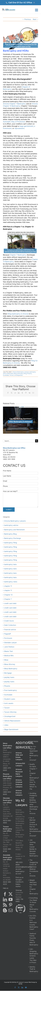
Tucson (12, 375)
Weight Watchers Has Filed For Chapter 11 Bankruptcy (33, 887)
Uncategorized (18, 375)
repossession (19, 128)
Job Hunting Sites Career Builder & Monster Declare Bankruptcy (33, 848)
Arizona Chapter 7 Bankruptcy (14, 104)
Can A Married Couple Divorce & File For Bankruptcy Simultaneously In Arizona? (33, 827)
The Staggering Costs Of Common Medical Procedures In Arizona (33, 868)
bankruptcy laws (10, 564)
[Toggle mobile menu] (37, 10)
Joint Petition (9, 647)
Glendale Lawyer (10, 643)
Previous (27, 19)
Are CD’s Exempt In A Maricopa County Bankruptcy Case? (33, 922)
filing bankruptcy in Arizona (18, 314)
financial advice (10, 630)
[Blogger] (5, 910)
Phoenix (29, 373)
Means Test (8, 651)
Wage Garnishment (11, 729)
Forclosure (8, 638)
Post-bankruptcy (10, 690)
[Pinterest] (11, 905)
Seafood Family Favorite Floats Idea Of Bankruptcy (33, 939)
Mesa (6, 660)
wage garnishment (26, 126)
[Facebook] (5, 894)
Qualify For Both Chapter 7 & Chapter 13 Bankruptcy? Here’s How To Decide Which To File (33, 776)
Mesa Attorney (9, 664)
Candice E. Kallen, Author (20, 884)
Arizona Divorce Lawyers (19, 793)
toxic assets (8, 703)
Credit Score (9, 621)
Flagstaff (7, 634)
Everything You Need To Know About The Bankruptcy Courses (33, 904)
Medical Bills (9, 656)
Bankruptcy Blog (12, 373)
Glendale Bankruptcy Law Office (7, 800)
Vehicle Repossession (12, 721)
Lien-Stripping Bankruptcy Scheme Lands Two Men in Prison (33, 955)
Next (34, 19)
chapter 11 (8, 586)
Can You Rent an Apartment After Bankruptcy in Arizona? (33, 753)
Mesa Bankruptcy (10, 669)
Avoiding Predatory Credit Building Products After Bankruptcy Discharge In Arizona (33, 803)
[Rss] (5, 905)
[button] (20, 2)
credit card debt (10, 603)
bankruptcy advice (11, 525)
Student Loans (9, 699)
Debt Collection (10, 625)
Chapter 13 (8, 595)
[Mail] (11, 910)
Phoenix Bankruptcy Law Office (7, 776)
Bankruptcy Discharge (12, 538)
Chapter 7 (8, 599)
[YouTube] (11, 899)
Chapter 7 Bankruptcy (18, 255)
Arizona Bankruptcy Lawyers (21, 372)
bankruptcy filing (22, 373)
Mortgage (8, 673)
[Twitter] (11, 894)
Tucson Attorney (10, 712)
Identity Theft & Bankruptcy (33, 969)
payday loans (9, 677)
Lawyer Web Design (29, 982)
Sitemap (19, 890)
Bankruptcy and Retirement (14, 530)
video (6, 725)
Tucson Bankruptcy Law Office (7, 829)
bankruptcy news (10, 582)
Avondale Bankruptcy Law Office (7, 857)
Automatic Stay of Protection (14, 122)
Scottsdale (6, 375)
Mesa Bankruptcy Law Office (14, 448)
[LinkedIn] (5, 899)
